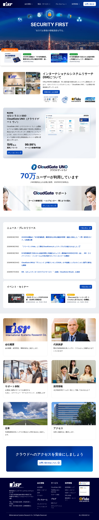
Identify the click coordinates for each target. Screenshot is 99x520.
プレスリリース (42, 504)
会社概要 (40, 487)
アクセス (40, 495)
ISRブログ (54, 503)
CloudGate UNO (56, 487)
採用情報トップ (69, 487)
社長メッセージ (42, 490)
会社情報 (28, 4)
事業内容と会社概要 (51, 92)
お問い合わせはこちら (48, 463)
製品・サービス (43, 4)
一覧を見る (84, 228)
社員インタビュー (70, 492)
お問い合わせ (89, 4)
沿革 (38, 492)
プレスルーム (60, 4)
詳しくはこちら (13, 153)
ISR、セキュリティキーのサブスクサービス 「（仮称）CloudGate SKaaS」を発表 (50, 272)
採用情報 (75, 4)
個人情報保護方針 (84, 515)
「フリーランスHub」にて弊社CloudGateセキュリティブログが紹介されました (49, 246)
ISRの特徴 (68, 495)
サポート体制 (55, 494)
